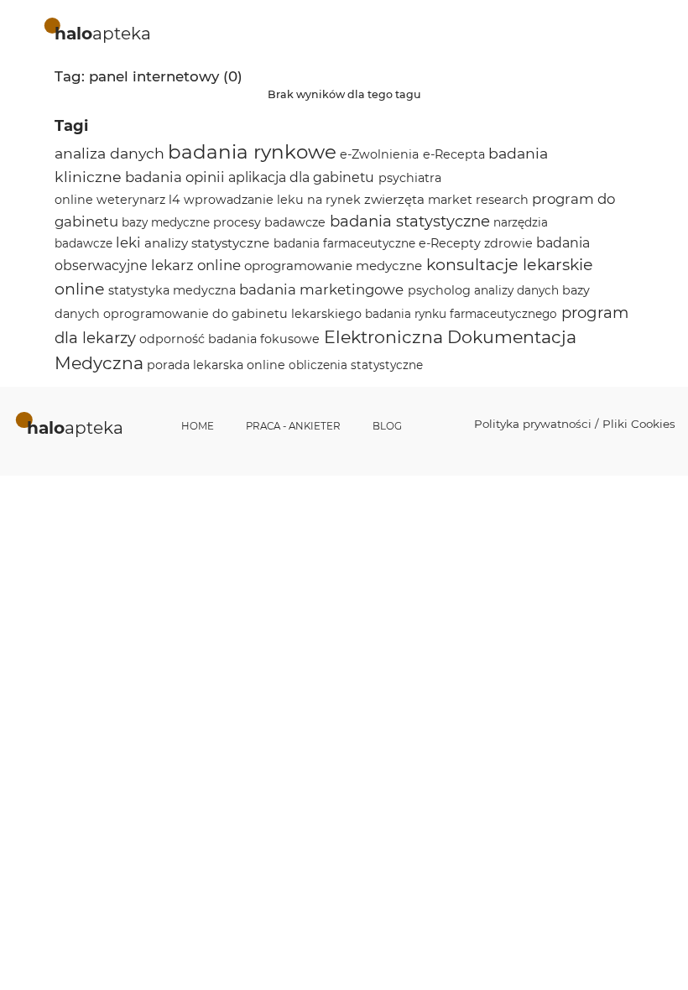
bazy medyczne (166, 222)
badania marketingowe (321, 289)
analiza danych (109, 153)
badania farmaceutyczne (344, 243)
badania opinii (175, 177)
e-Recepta (454, 154)
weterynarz (130, 199)
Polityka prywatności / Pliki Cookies (574, 423)
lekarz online (196, 265)
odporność (172, 338)
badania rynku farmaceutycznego (461, 313)
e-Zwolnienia (379, 154)
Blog (387, 426)
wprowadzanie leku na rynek (272, 199)
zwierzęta (394, 199)
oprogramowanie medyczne (333, 266)
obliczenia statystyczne (356, 365)
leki (128, 242)
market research (478, 199)
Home (197, 426)
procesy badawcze (269, 222)
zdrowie (508, 243)
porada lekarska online (216, 365)
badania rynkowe (252, 152)
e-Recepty (450, 243)
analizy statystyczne (206, 243)
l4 (174, 199)
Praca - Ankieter (293, 426)
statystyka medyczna (172, 290)
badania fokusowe (264, 338)
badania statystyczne (410, 221)
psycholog (439, 290)
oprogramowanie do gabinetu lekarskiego (232, 313)
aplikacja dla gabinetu (301, 177)
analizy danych (516, 290)
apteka (103, 33)
